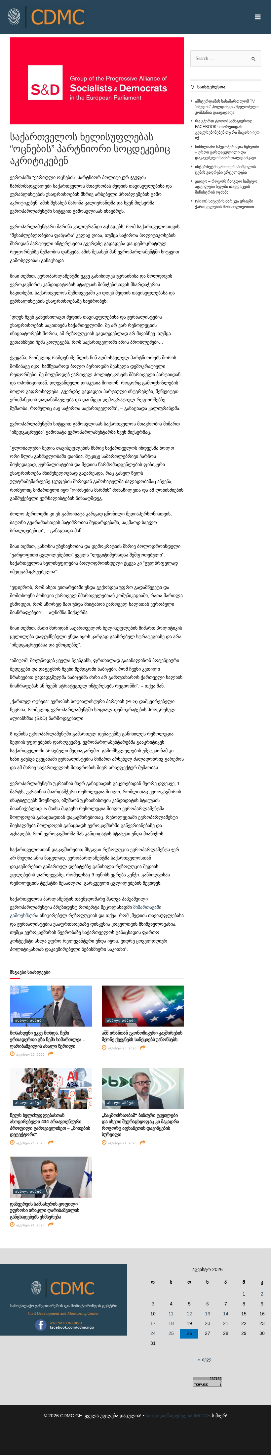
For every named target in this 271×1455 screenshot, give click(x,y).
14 (225, 1313)
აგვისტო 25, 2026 (30, 1054)
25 (171, 1333)
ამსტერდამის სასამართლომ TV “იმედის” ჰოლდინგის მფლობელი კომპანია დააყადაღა (226, 107)
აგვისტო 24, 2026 (30, 1143)
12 (189, 1313)
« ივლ (205, 1359)
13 (207, 1313)
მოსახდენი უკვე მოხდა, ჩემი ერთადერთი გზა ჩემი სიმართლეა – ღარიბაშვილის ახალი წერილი (47, 1039)
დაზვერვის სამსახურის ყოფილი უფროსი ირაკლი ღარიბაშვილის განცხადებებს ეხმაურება (44, 1210)
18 (171, 1323)
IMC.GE (202, 1415)
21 (225, 1323)
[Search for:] (225, 58)
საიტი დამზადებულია (169, 1415)
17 (153, 1323)
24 (153, 1333)
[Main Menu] (258, 17)
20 (207, 1323)
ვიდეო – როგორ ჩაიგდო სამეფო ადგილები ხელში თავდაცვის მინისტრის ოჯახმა (226, 187)
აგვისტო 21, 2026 (121, 1143)
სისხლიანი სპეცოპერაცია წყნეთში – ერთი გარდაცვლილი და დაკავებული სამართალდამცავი (227, 152)
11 (171, 1313)
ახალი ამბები (29, 1020)
